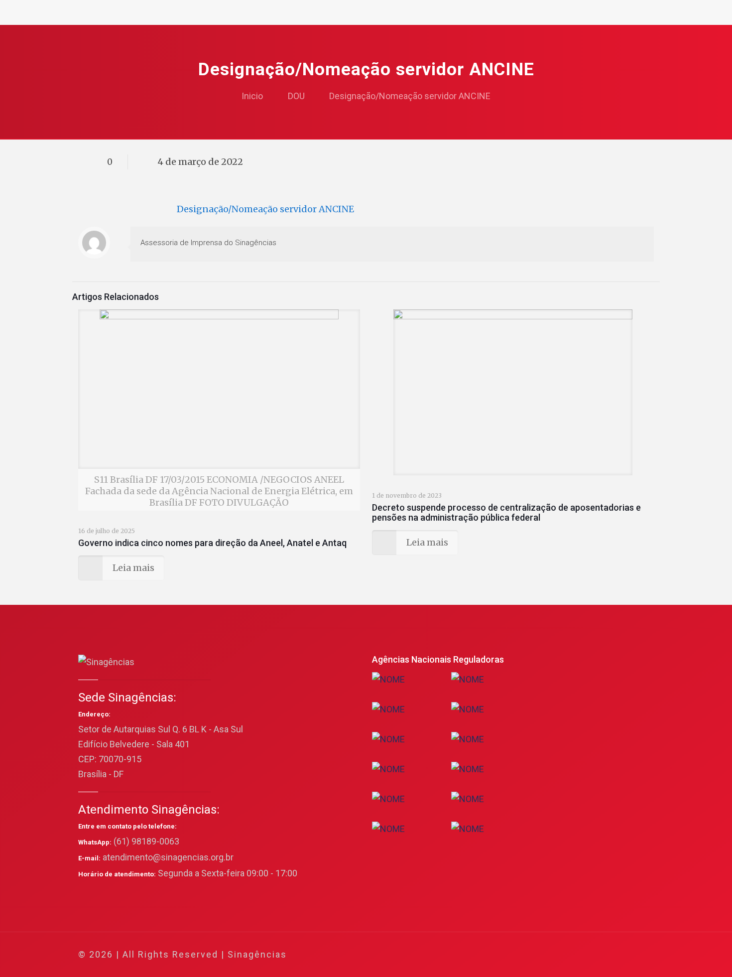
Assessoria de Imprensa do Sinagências (208, 242)
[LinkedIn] (591, 955)
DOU (296, 96)
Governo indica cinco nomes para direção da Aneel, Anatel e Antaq (212, 543)
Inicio (252, 96)
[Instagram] (604, 955)
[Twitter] (564, 955)
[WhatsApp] (537, 955)
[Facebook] (550, 955)
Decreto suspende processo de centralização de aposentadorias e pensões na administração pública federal (506, 512)
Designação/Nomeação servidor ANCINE (409, 96)
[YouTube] (577, 955)
